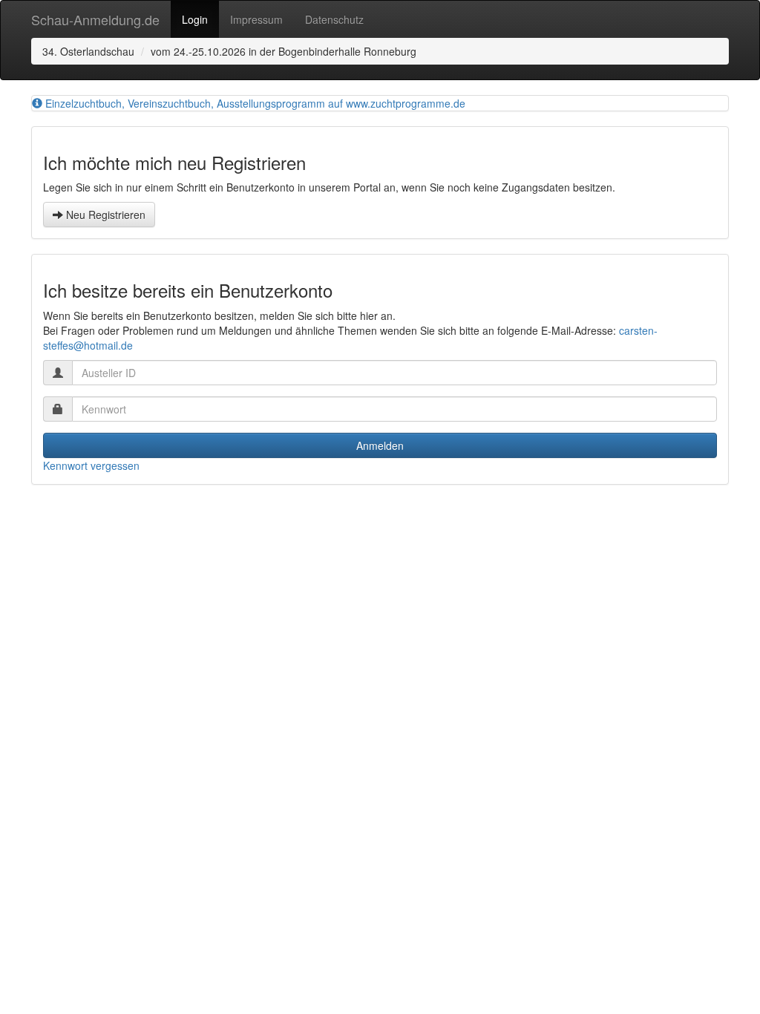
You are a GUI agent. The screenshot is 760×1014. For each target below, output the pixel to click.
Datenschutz (334, 19)
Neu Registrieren (104, 214)
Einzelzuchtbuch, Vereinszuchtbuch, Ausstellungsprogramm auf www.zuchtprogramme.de (253, 103)
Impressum (256, 19)
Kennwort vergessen (91, 465)
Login (195, 19)
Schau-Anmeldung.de (95, 19)
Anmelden (380, 445)
